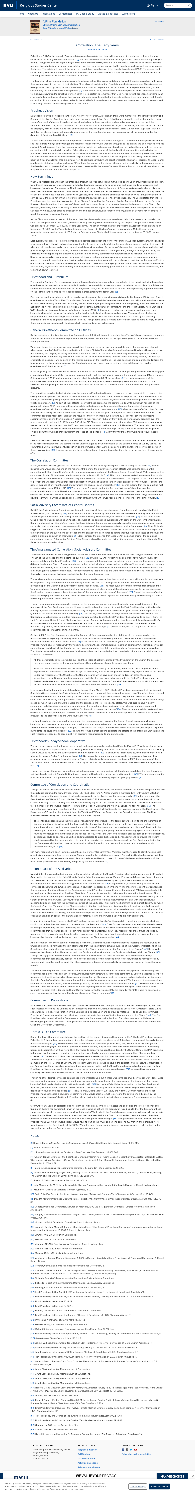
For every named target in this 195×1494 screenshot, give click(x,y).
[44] (117, 937)
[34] (81, 756)
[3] (71, 135)
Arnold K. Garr (66, 28)
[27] (109, 626)
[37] (141, 777)
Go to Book (160, 21)
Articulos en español (88, 1462)
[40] (61, 846)
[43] (104, 924)
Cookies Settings (138, 1486)
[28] (79, 641)
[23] (74, 561)
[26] (81, 613)
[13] (149, 465)
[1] (78, 59)
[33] (102, 752)
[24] (102, 585)
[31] (90, 715)
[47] (137, 983)
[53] (94, 1084)
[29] (119, 684)
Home (21, 13)
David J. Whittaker (50, 28)
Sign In (154, 5)
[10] (120, 409)
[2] (80, 90)
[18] (65, 513)
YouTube (135, 1450)
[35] (37, 765)
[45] (146, 949)
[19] (138, 516)
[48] (113, 993)
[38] (135, 796)
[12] (53, 450)
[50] (55, 1043)
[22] (88, 557)
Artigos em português (89, 1467)
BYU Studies (84, 1454)
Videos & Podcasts (108, 13)
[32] (70, 730)
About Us (33, 13)
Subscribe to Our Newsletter (136, 1454)
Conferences (65, 13)
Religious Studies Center (39, 5)
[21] (75, 536)
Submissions (128, 13)
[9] (53, 402)
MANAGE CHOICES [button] (172, 1476)
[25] (131, 592)
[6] (98, 310)
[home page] (8, 5)
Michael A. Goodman (97, 49)
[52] (128, 1069)
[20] (145, 526)
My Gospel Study (85, 13)
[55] (115, 1118)
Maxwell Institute (86, 1458)
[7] (65, 366)
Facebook (123, 1450)
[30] (119, 709)
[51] (42, 1056)
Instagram (127, 1450)
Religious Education (87, 1449)
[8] (122, 378)
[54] (70, 1090)
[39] (148, 805)
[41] (106, 861)
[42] (107, 883)
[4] (79, 169)
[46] (158, 952)
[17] (158, 497)
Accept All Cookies (159, 1486)
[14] (107, 475)
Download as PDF (157, 40)
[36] (136, 774)
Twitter (131, 1450)
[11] (103, 431)
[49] (149, 1015)
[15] (118, 485)
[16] (69, 488)
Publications (48, 13)
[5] (116, 291)
